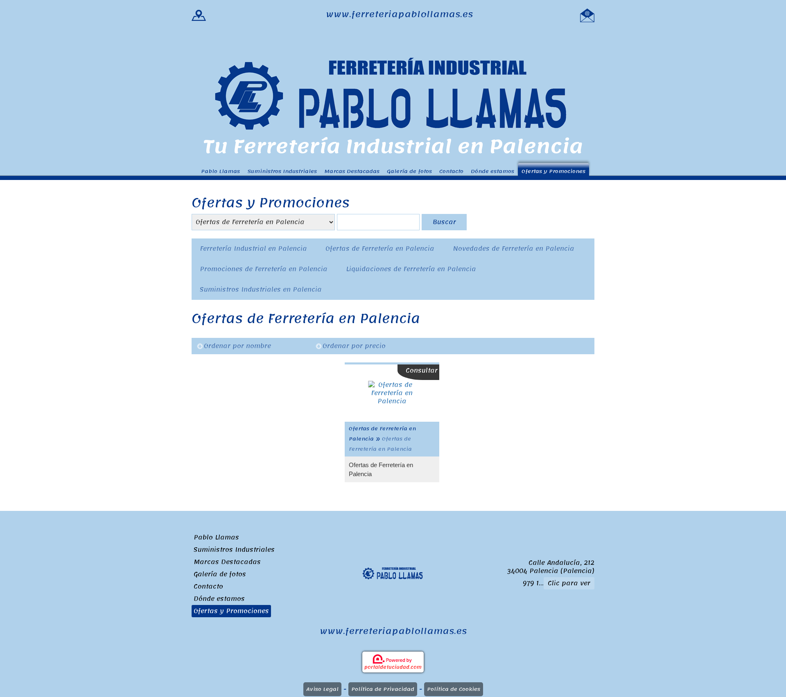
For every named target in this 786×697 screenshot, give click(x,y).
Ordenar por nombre (237, 346)
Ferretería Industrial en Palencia (253, 248)
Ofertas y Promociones (553, 171)
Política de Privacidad (382, 689)
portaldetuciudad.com (393, 667)
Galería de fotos (409, 171)
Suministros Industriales (282, 171)
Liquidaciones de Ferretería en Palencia (411, 269)
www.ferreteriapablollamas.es (399, 14)
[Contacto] (587, 14)
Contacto (451, 171)
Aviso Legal (322, 689)
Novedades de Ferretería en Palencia (513, 248)
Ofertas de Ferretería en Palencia (379, 248)
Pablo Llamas (220, 171)
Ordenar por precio (354, 346)
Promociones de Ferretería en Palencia (264, 269)
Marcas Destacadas (351, 171)
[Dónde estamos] (199, 14)
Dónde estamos (492, 171)
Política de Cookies (453, 689)
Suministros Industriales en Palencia (261, 289)
